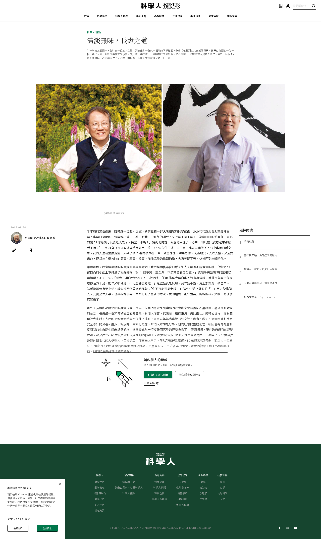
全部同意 (47, 528)
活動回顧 (232, 16)
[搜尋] (314, 6)
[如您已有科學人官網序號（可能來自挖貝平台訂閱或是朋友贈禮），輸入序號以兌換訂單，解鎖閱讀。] (157, 383)
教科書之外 (182, 487)
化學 (222, 487)
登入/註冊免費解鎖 (189, 374)
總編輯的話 (128, 481)
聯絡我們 (99, 499)
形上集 (182, 481)
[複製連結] (14, 249)
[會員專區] (288, 6)
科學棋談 (183, 499)
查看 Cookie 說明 (18, 518)
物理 (222, 481)
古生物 (203, 487)
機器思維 (183, 493)
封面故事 (159, 481)
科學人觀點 (94, 32)
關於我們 (99, 481)
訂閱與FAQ (99, 493)
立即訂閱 (177, 16)
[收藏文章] (29, 249)
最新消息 (99, 487)
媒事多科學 (182, 505)
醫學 (203, 481)
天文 (222, 499)
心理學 (203, 493)
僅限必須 (18, 528)
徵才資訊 (195, 16)
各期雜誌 (159, 16)
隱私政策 (99, 510)
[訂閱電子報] (281, 6)
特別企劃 (141, 16)
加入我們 (99, 505)
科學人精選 (121, 16)
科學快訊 (102, 16)
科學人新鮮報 (159, 499)
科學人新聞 (159, 487)
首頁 (86, 16)
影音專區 (214, 16)
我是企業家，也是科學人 (129, 487)
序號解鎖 (149, 383)
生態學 (203, 499)
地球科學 (223, 493)
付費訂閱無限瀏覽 (158, 374)
